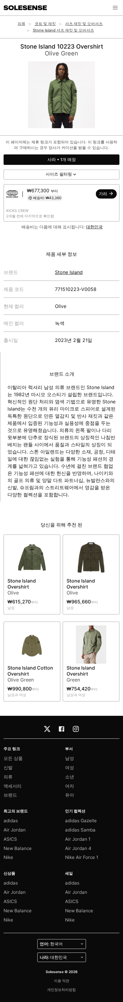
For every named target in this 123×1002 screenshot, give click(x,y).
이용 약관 (61, 980)
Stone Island (69, 272)
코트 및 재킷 (45, 23)
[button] (115, 8)
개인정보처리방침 (61, 989)
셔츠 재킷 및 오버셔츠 (84, 23)
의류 (21, 23)
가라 (103, 193)
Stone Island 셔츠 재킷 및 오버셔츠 (63, 30)
